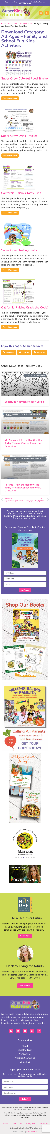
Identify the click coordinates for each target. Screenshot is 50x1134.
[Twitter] (18, 1031)
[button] (41, 13)
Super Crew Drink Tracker (19, 136)
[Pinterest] (32, 1031)
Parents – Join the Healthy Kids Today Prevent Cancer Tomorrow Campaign (23, 487)
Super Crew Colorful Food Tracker (25, 78)
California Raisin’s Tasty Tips (21, 193)
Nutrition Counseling (25, 1057)
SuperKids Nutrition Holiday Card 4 (24, 401)
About (25, 1045)
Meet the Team (25, 1049)
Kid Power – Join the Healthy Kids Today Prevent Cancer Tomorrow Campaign (23, 443)
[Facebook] (11, 1031)
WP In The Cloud (32, 1132)
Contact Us (25, 1061)
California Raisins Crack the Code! (24, 307)
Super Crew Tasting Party (19, 250)
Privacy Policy (31, 1123)
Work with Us (25, 1053)
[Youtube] (25, 1031)
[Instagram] (39, 1031)
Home (3, 23)
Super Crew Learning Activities (20, 23)
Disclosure (44, 1123)
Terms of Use (17, 1123)
